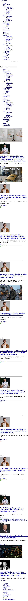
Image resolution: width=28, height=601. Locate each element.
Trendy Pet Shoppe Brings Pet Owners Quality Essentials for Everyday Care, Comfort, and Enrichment (12, 509)
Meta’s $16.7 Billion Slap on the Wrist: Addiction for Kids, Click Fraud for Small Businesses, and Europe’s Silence (13, 573)
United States (6, 23)
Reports (8, 12)
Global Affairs (6, 22)
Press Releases (6, 4)
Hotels (7, 28)
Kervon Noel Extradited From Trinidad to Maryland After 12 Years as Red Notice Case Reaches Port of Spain (13, 431)
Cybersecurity (9, 16)
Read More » (3, 166)
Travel (4, 27)
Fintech (7, 18)
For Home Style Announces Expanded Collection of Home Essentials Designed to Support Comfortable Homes (12, 391)
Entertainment (6, 30)
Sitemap (5, 588)
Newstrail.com (14, 61)
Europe (7, 24)
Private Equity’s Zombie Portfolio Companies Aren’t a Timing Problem (14, 536)
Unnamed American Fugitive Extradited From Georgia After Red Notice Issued (12, 314)
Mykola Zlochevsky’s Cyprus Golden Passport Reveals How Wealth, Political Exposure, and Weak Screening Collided (12, 236)
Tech (4, 15)
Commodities (9, 7)
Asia (7, 26)
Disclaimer (5, 587)
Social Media (9, 20)
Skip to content (3, 0)
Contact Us (5, 584)
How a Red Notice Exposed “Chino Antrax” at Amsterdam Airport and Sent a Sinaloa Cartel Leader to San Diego (13, 352)
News (4, 3)
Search (1, 67)
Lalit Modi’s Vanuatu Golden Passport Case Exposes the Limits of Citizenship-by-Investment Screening (13, 275)
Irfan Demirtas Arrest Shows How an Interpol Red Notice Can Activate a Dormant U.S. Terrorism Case (14, 470)
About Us (5, 583)
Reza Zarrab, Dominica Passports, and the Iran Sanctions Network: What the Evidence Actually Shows (13, 197)
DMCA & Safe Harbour (8, 590)
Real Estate (8, 14)
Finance (8, 11)
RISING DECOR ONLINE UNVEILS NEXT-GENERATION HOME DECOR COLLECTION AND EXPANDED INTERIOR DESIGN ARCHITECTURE (12, 158)
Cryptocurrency (9, 8)
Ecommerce (9, 9)
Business (5, 5)
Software (8, 19)
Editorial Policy (6, 585)
